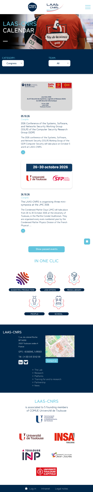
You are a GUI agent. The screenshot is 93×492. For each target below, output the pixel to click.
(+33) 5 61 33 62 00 (31, 356)
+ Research (37, 372)
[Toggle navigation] (88, 7)
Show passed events (46, 249)
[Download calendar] (87, 242)
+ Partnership (39, 382)
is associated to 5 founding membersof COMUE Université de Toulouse (46, 408)
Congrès (25, 119)
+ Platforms (37, 375)
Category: (8, 57)
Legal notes (61, 488)
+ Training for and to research (46, 379)
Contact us (52, 360)
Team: (52, 57)
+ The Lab (37, 369)
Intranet (45, 488)
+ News (36, 385)
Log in (32, 488)
